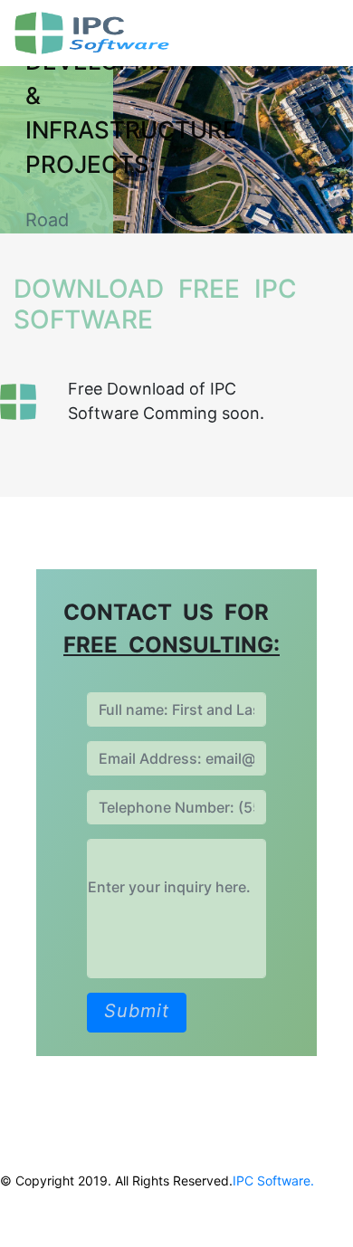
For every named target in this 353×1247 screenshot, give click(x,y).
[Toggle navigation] (313, 33)
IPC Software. (273, 1180)
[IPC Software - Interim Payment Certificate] (143, 33)
